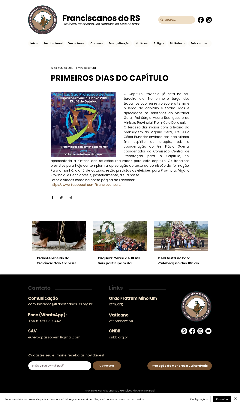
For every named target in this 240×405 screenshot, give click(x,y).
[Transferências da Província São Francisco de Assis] (59, 236)
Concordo (222, 399)
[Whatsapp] (184, 331)
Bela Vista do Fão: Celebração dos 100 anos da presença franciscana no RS (180, 261)
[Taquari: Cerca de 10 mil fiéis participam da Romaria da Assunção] (120, 236)
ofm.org (116, 304)
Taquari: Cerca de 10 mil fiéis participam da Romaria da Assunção (119, 261)
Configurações (199, 399)
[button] (53, 43)
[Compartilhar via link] (61, 197)
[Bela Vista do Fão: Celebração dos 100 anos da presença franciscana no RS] (181, 236)
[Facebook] (201, 20)
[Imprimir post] (71, 197)
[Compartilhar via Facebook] (52, 197)
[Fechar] (235, 399)
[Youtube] (208, 331)
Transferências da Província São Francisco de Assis (58, 261)
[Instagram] (209, 20)
